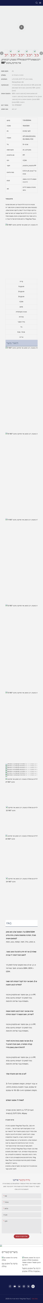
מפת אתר (34, 1299)
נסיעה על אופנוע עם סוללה (10, 1265)
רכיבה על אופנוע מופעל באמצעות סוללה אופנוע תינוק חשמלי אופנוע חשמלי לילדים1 (31, 1270)
